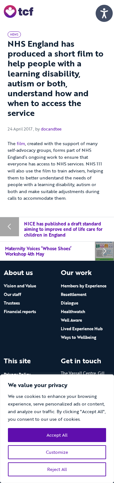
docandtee (51, 129)
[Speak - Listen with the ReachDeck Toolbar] (104, 13)
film (21, 143)
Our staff (12, 294)
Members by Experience (83, 286)
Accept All (57, 435)
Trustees (12, 303)
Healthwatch (73, 311)
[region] (57, 428)
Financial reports (20, 311)
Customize (57, 452)
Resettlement (73, 294)
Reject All (57, 469)
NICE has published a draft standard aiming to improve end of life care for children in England (63, 229)
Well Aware (71, 320)
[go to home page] (18, 11)
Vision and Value (20, 286)
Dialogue (69, 303)
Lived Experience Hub (82, 329)
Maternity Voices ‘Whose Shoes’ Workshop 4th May (38, 251)
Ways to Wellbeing (78, 337)
